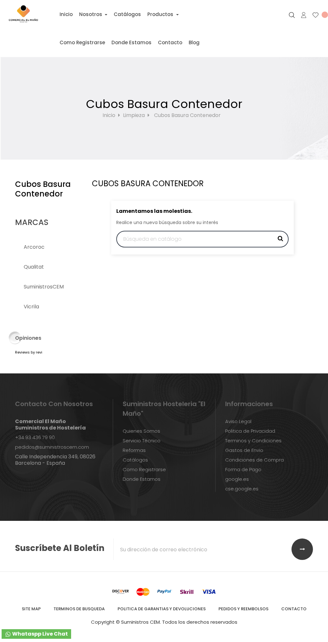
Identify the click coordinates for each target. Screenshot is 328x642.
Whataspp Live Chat (39, 634)
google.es (237, 479)
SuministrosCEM (44, 287)
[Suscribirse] (302, 549)
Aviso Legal (238, 421)
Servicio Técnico (141, 440)
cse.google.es (241, 488)
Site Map (31, 609)
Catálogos (135, 459)
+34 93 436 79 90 (35, 437)
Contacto (294, 609)
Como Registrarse (144, 469)
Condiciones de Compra (254, 459)
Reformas (134, 450)
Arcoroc (34, 247)
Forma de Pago (243, 469)
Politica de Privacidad (250, 431)
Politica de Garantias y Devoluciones (162, 609)
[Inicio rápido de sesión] (301, 15)
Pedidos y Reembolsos (243, 609)
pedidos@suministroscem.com (52, 447)
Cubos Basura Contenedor (43, 189)
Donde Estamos (141, 479)
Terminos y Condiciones (253, 440)
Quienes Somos (141, 431)
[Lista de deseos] (317, 15)
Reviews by (28, 352)
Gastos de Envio (244, 450)
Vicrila (31, 307)
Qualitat (34, 267)
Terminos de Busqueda (79, 609)
